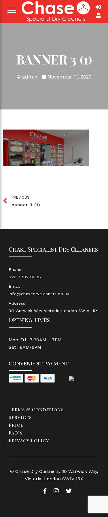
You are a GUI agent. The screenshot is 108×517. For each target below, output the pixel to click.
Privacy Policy (29, 440)
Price (16, 425)
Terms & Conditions (36, 409)
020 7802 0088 (25, 277)
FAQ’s (15, 433)
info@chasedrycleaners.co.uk (39, 293)
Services (20, 417)
